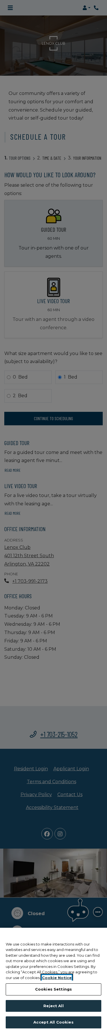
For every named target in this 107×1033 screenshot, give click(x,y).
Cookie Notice (57, 977)
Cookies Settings (53, 989)
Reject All (53, 1005)
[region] (53, 980)
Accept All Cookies (53, 1022)
